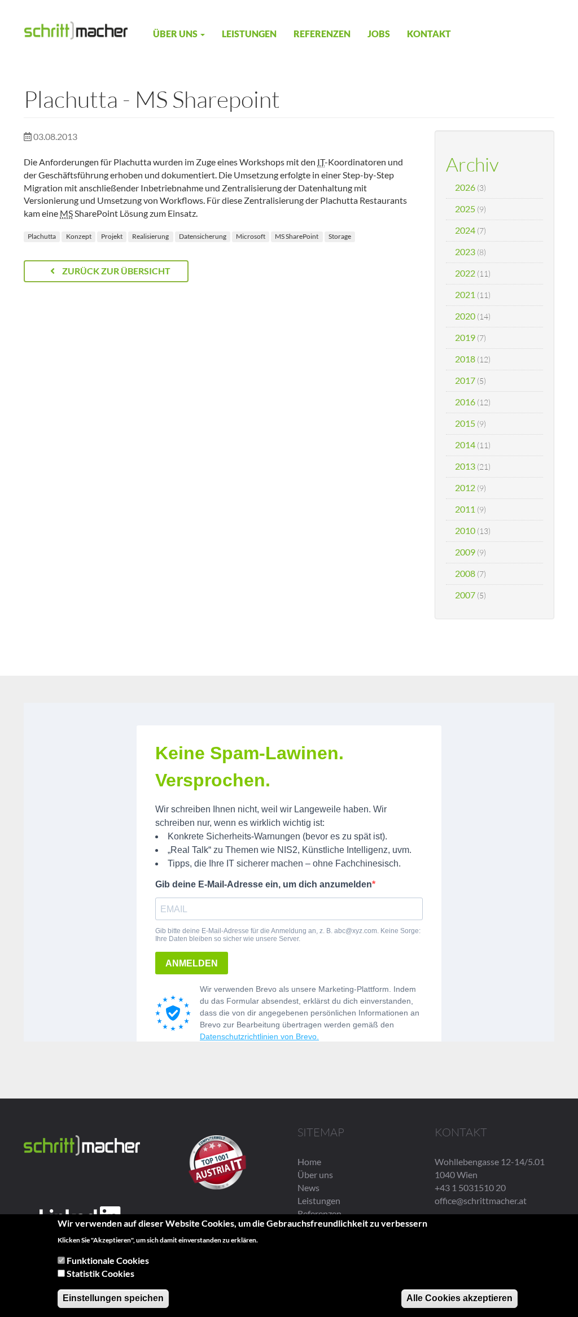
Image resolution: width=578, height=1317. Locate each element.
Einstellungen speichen (113, 1298)
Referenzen (322, 33)
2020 (465, 315)
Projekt (111, 236)
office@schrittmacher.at (481, 1200)
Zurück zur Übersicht (115, 270)
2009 (465, 551)
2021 (465, 294)
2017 (465, 380)
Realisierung (150, 236)
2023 (465, 251)
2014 (465, 444)
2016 (465, 401)
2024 (465, 230)
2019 (465, 337)
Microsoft (250, 236)
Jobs (378, 33)
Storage (340, 236)
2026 (465, 187)
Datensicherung (202, 236)
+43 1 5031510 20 (470, 1187)
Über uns (176, 33)
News (308, 1187)
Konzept (78, 236)
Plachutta (42, 236)
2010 (465, 530)
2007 (465, 594)
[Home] (76, 29)
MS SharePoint (296, 236)
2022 (465, 273)
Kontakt (429, 33)
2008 (465, 573)
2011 (465, 509)
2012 (465, 487)
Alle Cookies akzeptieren (459, 1298)
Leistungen (249, 33)
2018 (465, 358)
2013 (465, 466)
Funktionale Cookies (108, 1260)
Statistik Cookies (100, 1273)
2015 (465, 423)
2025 (465, 208)
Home (309, 1161)
